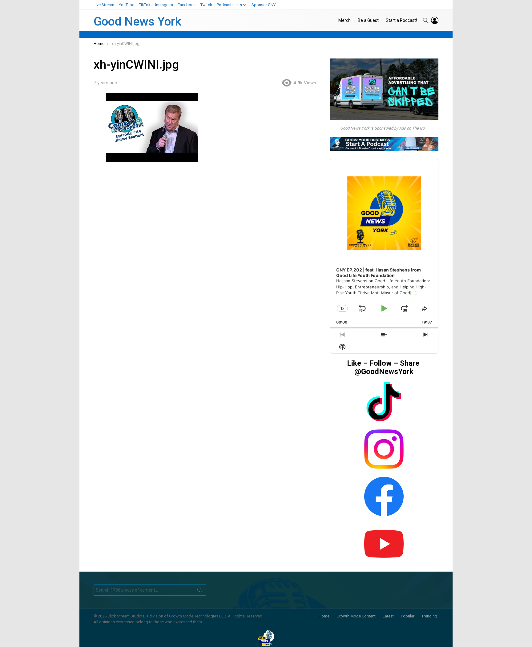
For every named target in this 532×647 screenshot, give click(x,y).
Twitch (206, 4)
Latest (388, 616)
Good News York (137, 21)
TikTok (145, 4)
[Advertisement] (208, 214)
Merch (344, 20)
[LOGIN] (434, 20)
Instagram (164, 4)
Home (324, 616)
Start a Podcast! (401, 20)
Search (200, 591)
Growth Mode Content (356, 616)
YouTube (126, 4)
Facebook (187, 4)
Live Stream (104, 4)
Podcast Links (229, 4)
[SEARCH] (425, 20)
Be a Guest (368, 20)
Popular (407, 616)
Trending (429, 616)
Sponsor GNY (264, 4)
